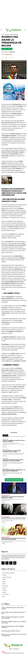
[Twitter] (6, 57)
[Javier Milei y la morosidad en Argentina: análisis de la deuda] (14, 488)
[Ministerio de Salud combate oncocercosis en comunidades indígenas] (14, 529)
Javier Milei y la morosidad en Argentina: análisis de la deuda (12, 497)
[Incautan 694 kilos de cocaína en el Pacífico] (14, 509)
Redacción (9, 54)
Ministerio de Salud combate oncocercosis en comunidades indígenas (13, 539)
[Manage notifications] (3, 652)
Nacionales (5, 439)
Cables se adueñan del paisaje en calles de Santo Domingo (14, 441)
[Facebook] (2, 57)
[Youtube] (14, 563)
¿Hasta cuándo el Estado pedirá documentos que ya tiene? (12, 451)
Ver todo (5, 435)
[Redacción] (2, 54)
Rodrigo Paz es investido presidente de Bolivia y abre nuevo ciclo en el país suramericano (13, 192)
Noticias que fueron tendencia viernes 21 (10, 631)
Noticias (7, 34)
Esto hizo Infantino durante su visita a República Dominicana (12, 626)
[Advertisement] (14, 14)
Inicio (2, 34)
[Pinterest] (9, 57)
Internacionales (14, 34)
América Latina (5, 184)
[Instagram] (6, 563)
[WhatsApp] (12, 57)
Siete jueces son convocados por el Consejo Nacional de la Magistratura (13, 634)
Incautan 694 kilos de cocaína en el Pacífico (13, 518)
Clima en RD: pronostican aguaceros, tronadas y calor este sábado (13, 460)
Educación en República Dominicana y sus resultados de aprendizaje (14, 470)
